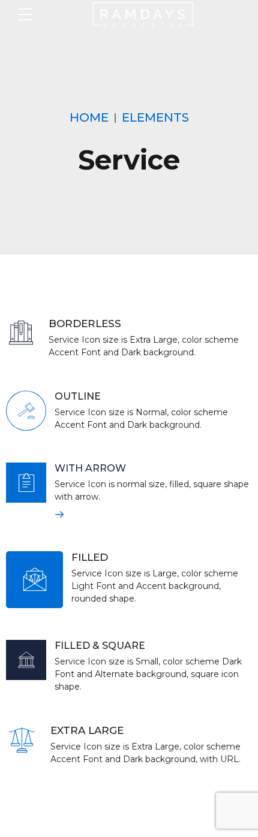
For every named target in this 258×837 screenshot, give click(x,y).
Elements (155, 117)
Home (89, 117)
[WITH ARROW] (26, 483)
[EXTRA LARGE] (22, 740)
